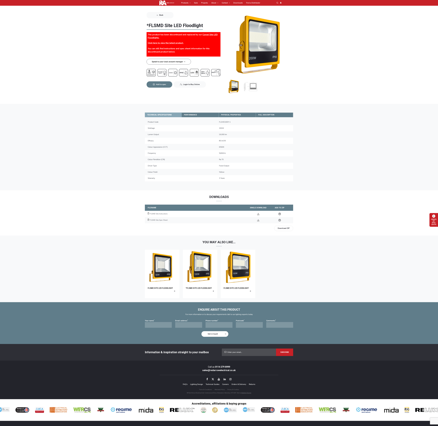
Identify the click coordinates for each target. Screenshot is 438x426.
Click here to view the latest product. (166, 43)
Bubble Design (246, 393)
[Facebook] (207, 379)
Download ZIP (284, 228)
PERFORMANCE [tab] (190, 115)
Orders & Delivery (238, 384)
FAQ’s (185, 384)
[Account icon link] (281, 2)
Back (161, 15)
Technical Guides (212, 384)
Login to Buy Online (191, 84)
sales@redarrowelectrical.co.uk (219, 370)
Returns (252, 384)
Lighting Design (196, 384)
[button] (189, 3)
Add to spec (161, 84)
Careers (225, 384)
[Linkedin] (225, 379)
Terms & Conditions (205, 389)
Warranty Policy (220, 389)
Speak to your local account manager (167, 62)
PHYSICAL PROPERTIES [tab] (231, 115)
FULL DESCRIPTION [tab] (266, 115)
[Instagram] (230, 379)
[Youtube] (219, 379)
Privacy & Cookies (233, 389)
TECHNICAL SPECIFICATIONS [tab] (159, 115)
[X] (213, 379)
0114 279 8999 (222, 366)
